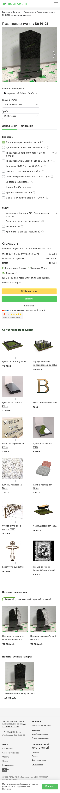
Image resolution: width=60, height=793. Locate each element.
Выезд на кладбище (40, 738)
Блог (5, 744)
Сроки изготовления (10, 753)
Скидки (5, 761)
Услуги (36, 721)
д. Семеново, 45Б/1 (10, 726)
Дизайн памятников (40, 734)
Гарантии (35, 752)
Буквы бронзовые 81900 (45, 402)
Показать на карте (11, 282)
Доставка (36, 730)
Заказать (29, 299)
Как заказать (7, 749)
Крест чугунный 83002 (12, 567)
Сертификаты (37, 764)
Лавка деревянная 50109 (45, 526)
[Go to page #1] (26, 80)
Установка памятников (41, 726)
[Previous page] (5, 54)
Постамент (18, 3)
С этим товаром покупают (17, 329)
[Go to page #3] (33, 80)
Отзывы (35, 756)
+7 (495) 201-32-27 (11, 732)
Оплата (5, 757)
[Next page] (54, 54)
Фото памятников (39, 760)
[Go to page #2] (29, 80)
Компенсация (8, 765)
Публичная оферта (10, 780)
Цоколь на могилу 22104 (14, 361)
